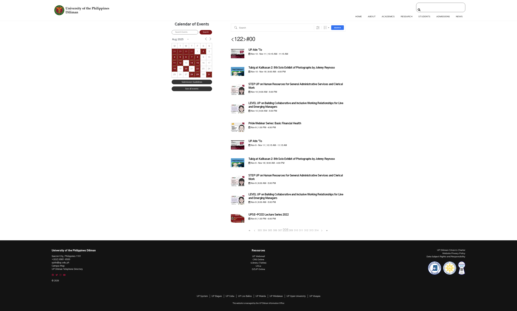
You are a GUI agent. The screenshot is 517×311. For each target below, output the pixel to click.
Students (424, 16)
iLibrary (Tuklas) (258, 262)
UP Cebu (230, 296)
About (372, 16)
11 (174, 62)
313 (311, 230)
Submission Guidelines (192, 82)
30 (186, 51)
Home (358, 16)
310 (296, 230)
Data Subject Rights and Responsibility (446, 256)
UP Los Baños (245, 296)
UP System (202, 296)
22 (197, 68)
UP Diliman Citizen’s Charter (451, 250)
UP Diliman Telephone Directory (67, 269)
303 (260, 230)
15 (197, 62)
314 (317, 230)
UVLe (258, 266)
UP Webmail (258, 256)
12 (180, 62)
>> (326, 230)
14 (192, 62)
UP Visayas (314, 296)
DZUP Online (258, 269)
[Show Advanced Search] (317, 27)
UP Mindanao (276, 296)
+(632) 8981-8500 (61, 259)
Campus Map (58, 266)
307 (280, 230)
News (459, 16)
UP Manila (261, 296)
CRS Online (258, 259)
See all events (191, 88)
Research (406, 16)
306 (275, 230)
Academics (388, 16)
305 (270, 230)
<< (249, 230)
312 (306, 230)
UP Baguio (217, 296)
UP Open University (296, 296)
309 (291, 230)
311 (301, 230)
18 (174, 68)
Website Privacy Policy (453, 253)
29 (180, 51)
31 (192, 51)
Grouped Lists (325, 27)
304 (265, 230)
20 (186, 68)
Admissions (443, 16)
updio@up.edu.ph (60, 263)
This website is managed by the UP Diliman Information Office (258, 303)
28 (174, 51)
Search (337, 28)
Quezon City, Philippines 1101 (66, 256)
